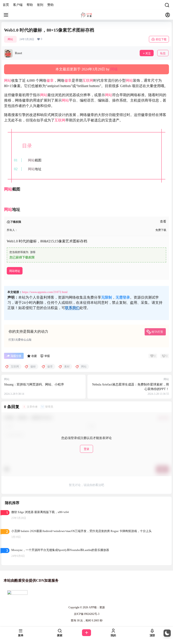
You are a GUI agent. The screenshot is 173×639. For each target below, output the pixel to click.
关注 (148, 53)
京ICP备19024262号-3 (86, 614)
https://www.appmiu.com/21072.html (45, 292)
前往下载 (161, 39)
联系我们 (72, 308)
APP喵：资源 (96, 607)
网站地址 (14, 271)
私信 (163, 53)
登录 (86, 449)
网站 (10, 39)
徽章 (50, 80)
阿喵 (114, 69)
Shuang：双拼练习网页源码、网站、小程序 (34, 384)
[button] (167, 633)
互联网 (87, 80)
